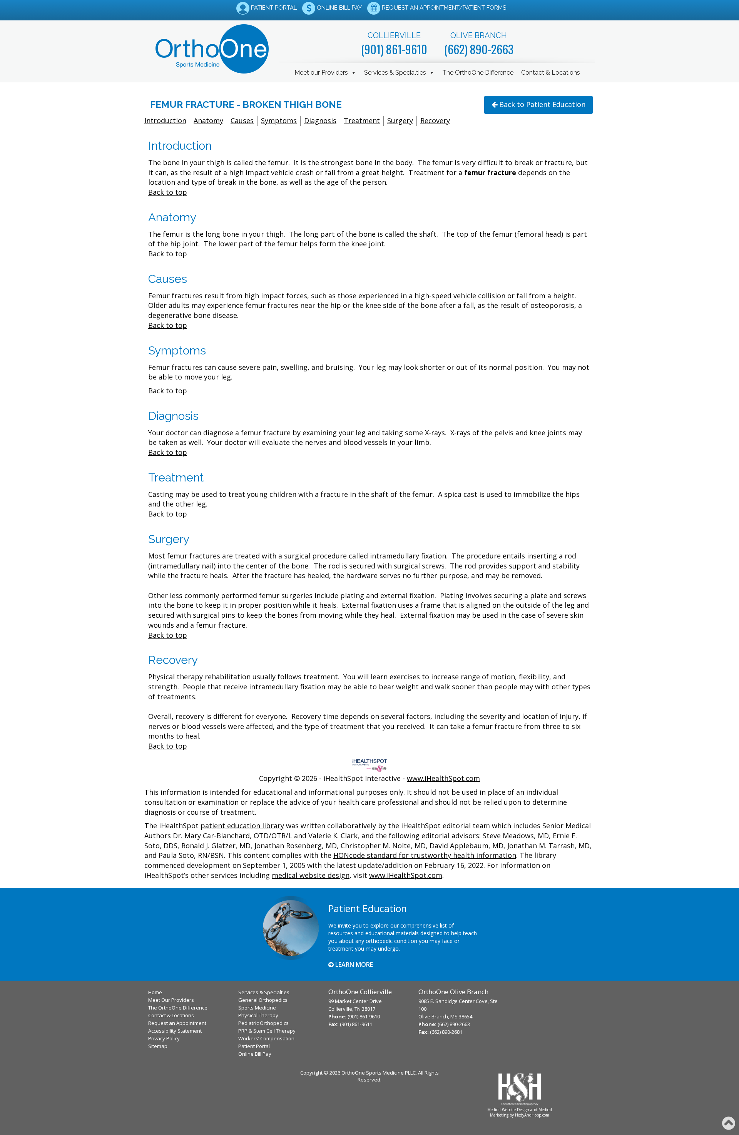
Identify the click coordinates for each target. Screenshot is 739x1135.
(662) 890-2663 (478, 49)
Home (155, 992)
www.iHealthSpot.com (443, 778)
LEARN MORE (353, 964)
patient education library (242, 825)
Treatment (362, 120)
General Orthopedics (263, 999)
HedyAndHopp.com (532, 1115)
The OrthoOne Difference (477, 72)
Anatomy (208, 120)
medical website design (310, 875)
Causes (242, 120)
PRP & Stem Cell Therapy (267, 1030)
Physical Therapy (258, 1015)
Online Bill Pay (254, 1053)
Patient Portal (254, 1046)
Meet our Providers (321, 72)
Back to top (167, 192)
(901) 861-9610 (394, 49)
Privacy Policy (164, 1038)
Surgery (400, 120)
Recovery (435, 120)
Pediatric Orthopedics (263, 1023)
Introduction (165, 120)
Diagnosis (320, 120)
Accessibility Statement (175, 1030)
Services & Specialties (395, 72)
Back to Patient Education (542, 104)
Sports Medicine (257, 1007)
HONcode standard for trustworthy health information (424, 855)
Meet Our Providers (171, 999)
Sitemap (157, 1046)
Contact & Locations (550, 72)
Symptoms (279, 120)
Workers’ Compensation (266, 1038)
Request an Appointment (177, 1023)
